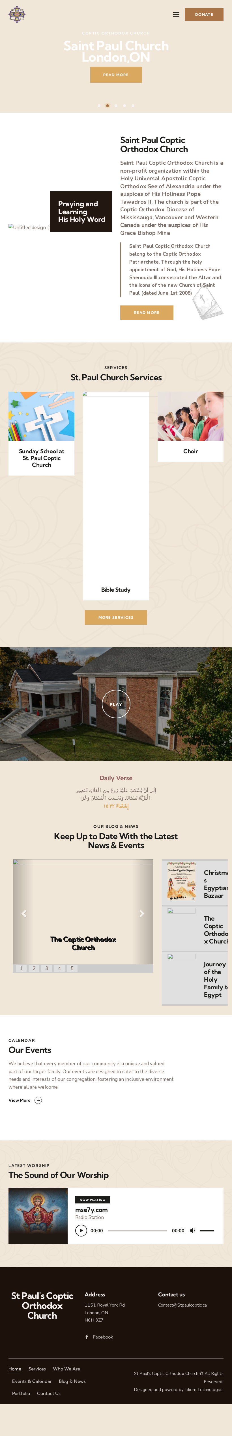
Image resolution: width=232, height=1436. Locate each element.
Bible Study (116, 589)
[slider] (208, 1230)
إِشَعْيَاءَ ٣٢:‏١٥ (116, 806)
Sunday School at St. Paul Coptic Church (41, 458)
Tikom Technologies (204, 1389)
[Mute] (193, 1231)
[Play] (81, 1231)
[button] (23, 911)
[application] (145, 1231)
